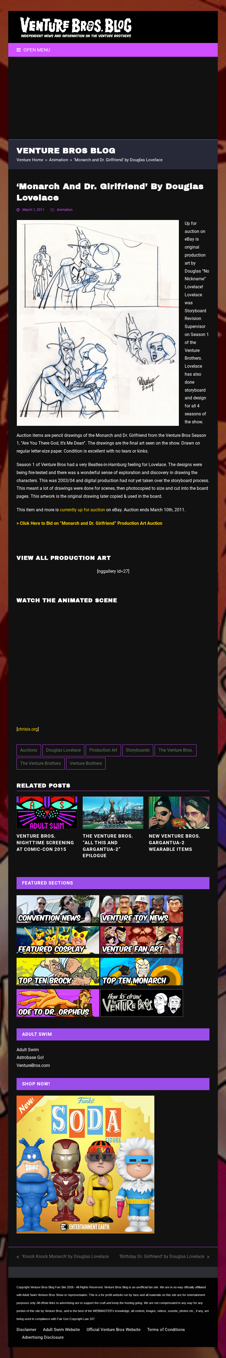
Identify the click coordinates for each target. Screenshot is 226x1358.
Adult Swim (28, 1049)
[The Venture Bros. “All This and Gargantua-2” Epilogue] (113, 812)
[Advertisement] (113, 98)
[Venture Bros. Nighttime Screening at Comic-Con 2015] (47, 812)
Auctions (28, 750)
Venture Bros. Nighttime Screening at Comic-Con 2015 (45, 842)
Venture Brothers (86, 763)
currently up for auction (82, 509)
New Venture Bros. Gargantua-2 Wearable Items (174, 842)
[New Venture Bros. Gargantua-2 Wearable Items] (179, 812)
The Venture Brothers (40, 763)
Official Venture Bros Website (114, 1329)
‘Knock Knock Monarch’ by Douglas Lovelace (63, 1257)
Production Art (103, 750)
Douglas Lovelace (63, 750)
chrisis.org (28, 729)
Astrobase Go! (30, 1057)
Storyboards (138, 750)
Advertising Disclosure (43, 1337)
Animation (64, 210)
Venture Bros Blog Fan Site (48, 1287)
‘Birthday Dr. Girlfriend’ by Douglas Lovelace (161, 1257)
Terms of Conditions (166, 1329)
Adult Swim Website (61, 1329)
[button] (33, 50)
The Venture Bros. (175, 750)
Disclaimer (26, 1329)
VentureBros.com (33, 1065)
